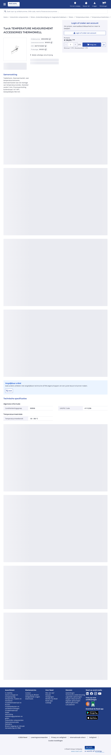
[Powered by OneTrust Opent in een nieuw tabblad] (80, 151)
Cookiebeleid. (75, 109)
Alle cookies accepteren (78, 145)
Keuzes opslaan (33, 145)
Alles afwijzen (61, 145)
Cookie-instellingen (35, 136)
